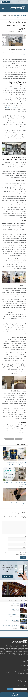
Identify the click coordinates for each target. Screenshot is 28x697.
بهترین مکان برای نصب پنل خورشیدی (11, 620)
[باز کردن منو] (2, 8)
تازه (26, 600)
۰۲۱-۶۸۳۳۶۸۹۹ (24, 666)
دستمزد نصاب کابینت (11, 108)
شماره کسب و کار (19, 439)
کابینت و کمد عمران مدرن (9, 439)
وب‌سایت (24, 547)
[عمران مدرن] (17, 8)
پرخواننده (21, 600)
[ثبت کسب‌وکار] (14, 570)
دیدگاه (24, 520)
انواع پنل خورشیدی (15, 603)
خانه (24, 15)
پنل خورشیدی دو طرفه (19, 596)
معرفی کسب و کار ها (18, 15)
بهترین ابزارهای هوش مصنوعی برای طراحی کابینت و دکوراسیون (13, 52)
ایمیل (24, 542)
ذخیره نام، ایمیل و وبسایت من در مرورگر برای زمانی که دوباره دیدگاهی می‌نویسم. (15, 553)
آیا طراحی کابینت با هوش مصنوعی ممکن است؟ (16, 49)
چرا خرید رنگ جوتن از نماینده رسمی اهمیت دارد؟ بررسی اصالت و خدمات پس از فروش (14, 463)
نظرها (16, 600)
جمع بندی (22, 54)
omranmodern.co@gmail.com (20, 664)
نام (25, 536)
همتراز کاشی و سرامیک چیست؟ (18, 503)
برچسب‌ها (11, 600)
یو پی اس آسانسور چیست (13, 614)
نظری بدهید (17, 31)
